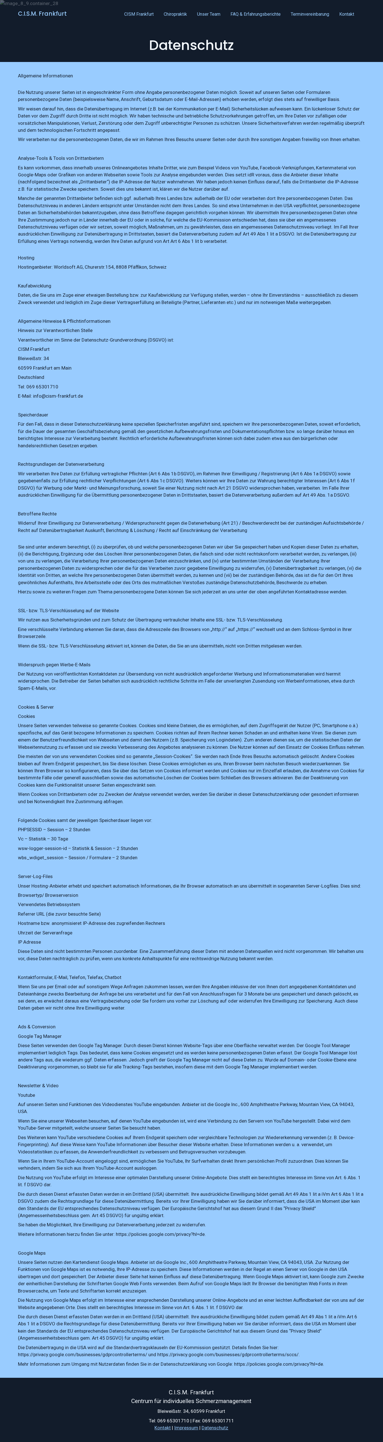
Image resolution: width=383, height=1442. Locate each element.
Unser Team (208, 14)
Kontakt (346, 14)
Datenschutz (215, 1428)
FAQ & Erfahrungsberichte (255, 14)
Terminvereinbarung (310, 14)
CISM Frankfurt (139, 14)
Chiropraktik (175, 14)
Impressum (186, 1428)
